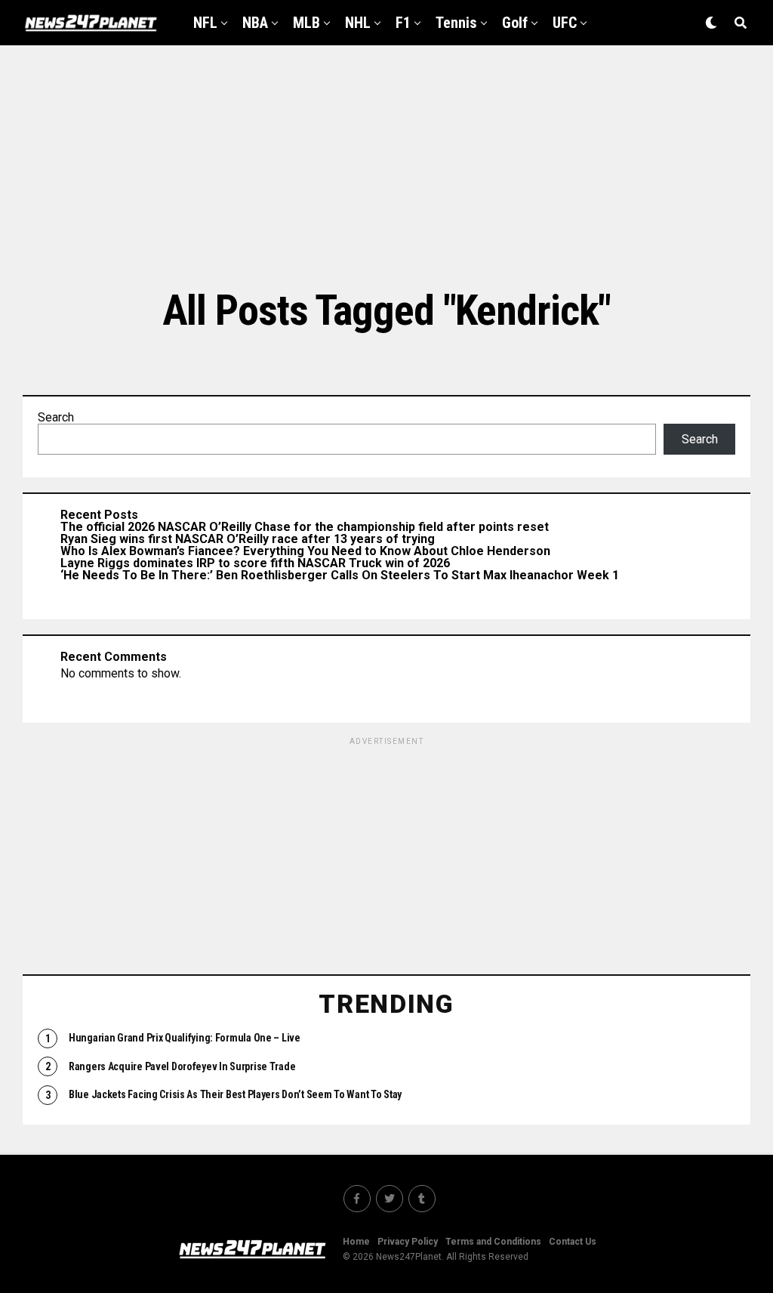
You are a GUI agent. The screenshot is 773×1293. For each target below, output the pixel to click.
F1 (403, 23)
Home (356, 1241)
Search (56, 417)
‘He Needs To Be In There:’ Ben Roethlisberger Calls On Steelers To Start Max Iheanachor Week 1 (339, 575)
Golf (515, 23)
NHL (358, 23)
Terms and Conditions (493, 1241)
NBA (255, 23)
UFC (565, 23)
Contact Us (572, 1241)
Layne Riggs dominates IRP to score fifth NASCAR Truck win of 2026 (255, 563)
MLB (306, 23)
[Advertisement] (386, 166)
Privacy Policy (407, 1241)
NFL (205, 23)
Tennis (456, 23)
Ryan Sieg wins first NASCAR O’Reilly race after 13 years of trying (247, 539)
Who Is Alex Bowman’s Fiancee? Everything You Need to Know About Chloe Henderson (305, 551)
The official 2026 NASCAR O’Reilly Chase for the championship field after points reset (304, 527)
